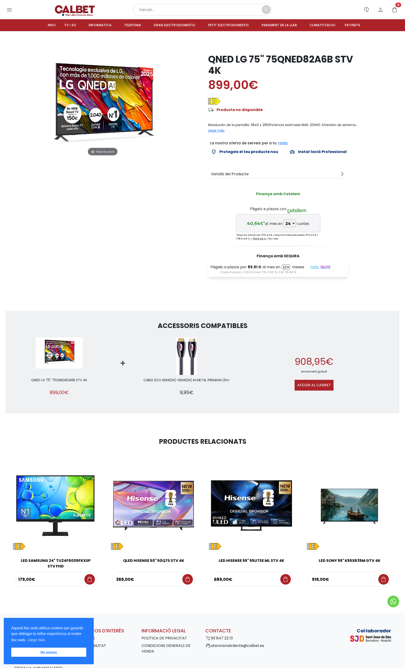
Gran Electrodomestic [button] (170, 25)
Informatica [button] (90, 25)
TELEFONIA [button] (125, 25)
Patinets (364, 25)
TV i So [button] (58, 25)
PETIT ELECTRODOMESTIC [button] (230, 25)
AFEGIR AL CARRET (314, 385)
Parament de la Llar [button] (285, 25)
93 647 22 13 (222, 639)
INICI (38, 25)
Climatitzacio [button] (332, 25)
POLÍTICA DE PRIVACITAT (164, 639)
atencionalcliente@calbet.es (237, 646)
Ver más (273, 239)
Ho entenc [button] (49, 652)
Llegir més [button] (36, 640)
